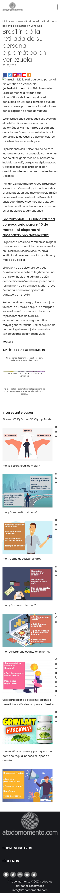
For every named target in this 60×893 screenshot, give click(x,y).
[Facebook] (5, 75)
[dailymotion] (34, 875)
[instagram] (20, 875)
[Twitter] (10, 75)
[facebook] (6, 875)
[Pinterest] (14, 75)
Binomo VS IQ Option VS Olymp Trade (27, 419)
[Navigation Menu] (54, 7)
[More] (29, 75)
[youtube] (27, 875)
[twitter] (13, 875)
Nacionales (17, 21)
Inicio (5, 21)
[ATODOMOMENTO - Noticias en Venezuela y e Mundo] (12, 7)
